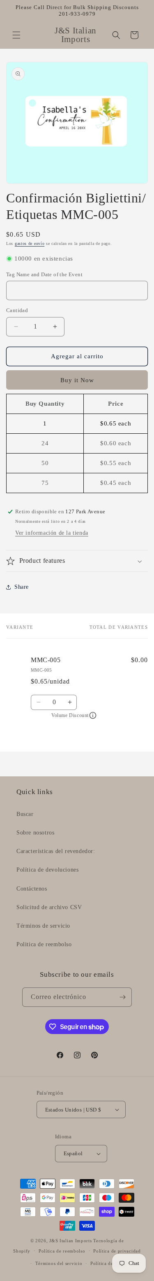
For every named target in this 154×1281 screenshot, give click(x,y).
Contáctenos (31, 889)
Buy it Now (77, 380)
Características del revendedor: (55, 851)
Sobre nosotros (35, 833)
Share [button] (21, 587)
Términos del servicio (59, 1263)
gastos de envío (30, 243)
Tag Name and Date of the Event (44, 274)
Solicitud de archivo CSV (49, 907)
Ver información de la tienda (51, 533)
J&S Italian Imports (70, 1240)
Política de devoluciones (47, 870)
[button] (16, 35)
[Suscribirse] (122, 997)
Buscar (25, 814)
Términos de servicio (43, 926)
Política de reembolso (62, 1250)
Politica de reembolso (44, 944)
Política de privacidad (116, 1250)
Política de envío (108, 1263)
